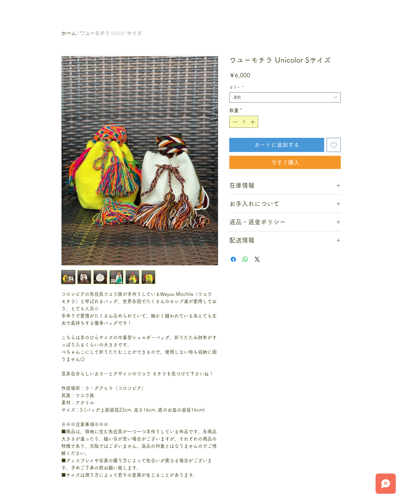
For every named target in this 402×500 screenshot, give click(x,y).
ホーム (68, 33)
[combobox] (285, 97)
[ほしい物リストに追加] (334, 145)
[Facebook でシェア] (233, 259)
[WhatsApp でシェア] (245, 259)
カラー (236, 87)
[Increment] (253, 122)
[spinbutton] (244, 122)
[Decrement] (234, 122)
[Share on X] (257, 259)
